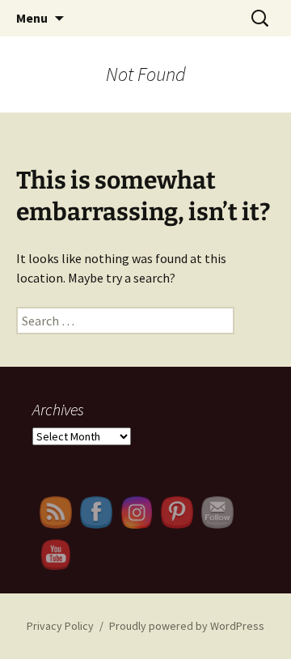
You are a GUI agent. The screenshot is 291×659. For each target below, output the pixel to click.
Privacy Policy (60, 626)
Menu (32, 18)
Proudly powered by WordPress (186, 626)
